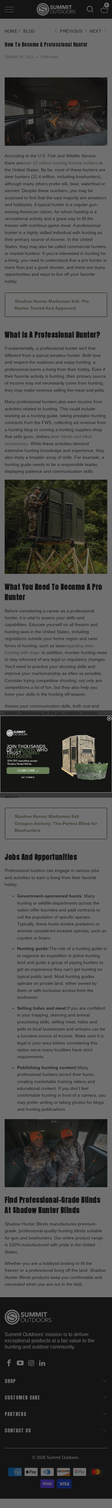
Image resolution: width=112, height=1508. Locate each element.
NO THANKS (27, 777)
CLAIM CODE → (28, 770)
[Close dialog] (109, 719)
